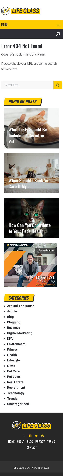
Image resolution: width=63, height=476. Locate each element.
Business (13, 327)
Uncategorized (18, 404)
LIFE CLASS (19, 467)
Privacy (40, 441)
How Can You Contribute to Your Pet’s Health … (30, 228)
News (11, 366)
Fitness (12, 349)
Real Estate (15, 382)
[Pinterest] (42, 436)
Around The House (20, 306)
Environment (16, 344)
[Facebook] (30, 436)
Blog (10, 317)
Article (12, 311)
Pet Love (13, 376)
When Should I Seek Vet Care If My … (29, 183)
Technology (15, 393)
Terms (51, 441)
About (20, 441)
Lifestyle (13, 360)
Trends (12, 398)
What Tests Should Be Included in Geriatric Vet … (28, 135)
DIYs (10, 338)
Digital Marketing (19, 333)
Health (12, 355)
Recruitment (16, 387)
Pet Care (13, 371)
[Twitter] (36, 436)
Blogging (13, 322)
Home (11, 441)
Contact (31, 447)
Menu (4, 24)
